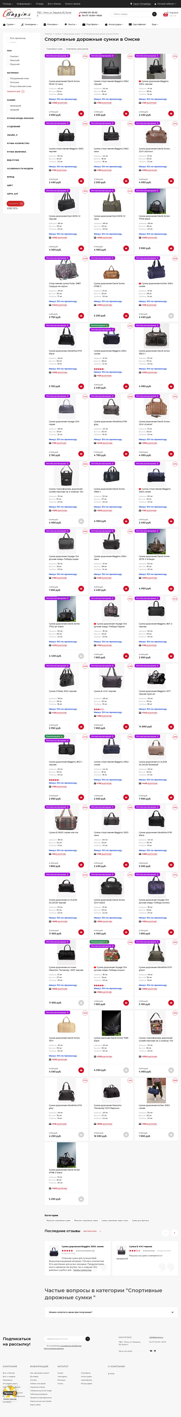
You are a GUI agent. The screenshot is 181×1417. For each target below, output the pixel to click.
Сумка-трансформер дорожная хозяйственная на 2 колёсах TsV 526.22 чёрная (66, 492)
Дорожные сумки (72, 34)
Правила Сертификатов (40, 1398)
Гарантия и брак (37, 1387)
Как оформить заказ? (39, 1373)
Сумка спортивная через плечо (115, 1220)
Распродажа (86, 1383)
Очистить (12, 208)
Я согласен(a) (62, 1347)
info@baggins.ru (156, 1337)
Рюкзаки (61, 1380)
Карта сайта (35, 1405)
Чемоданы (62, 1376)
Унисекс (14, 56)
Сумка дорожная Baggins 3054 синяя (83, 1246)
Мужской (15, 64)
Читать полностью (82, 1270)
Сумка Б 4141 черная (140, 1246)
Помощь (7, 4)
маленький (15, 105)
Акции (13, 42)
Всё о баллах (54, 4)
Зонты (60, 1383)
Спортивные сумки (55, 49)
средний (14, 109)
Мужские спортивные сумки (58, 1220)
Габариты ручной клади (41, 1391)
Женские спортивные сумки (86, 1220)
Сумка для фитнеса (140, 1220)
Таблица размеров (38, 1394)
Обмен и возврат (38, 1383)
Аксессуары (86, 1376)
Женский (14, 60)
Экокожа (14, 82)
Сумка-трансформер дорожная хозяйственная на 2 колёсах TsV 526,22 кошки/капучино (156, 1041)
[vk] (151, 1351)
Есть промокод (17, 38)
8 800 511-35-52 (125, 1337)
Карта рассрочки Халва (40, 1401)
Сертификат (86, 1380)
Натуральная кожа (19, 78)
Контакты (7, 1402)
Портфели (85, 1373)
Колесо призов (72, 4)
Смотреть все (90, 1231)
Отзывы (40, 4)
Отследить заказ (10, 1383)
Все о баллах (9, 1373)
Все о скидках (9, 1376)
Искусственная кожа (20, 86)
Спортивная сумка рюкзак (77, 49)
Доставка (34, 1376)
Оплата (33, 1380)
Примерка (7, 1380)
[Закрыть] (17, 1385)
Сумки (58, 34)
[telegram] (155, 1351)
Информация (23, 4)
